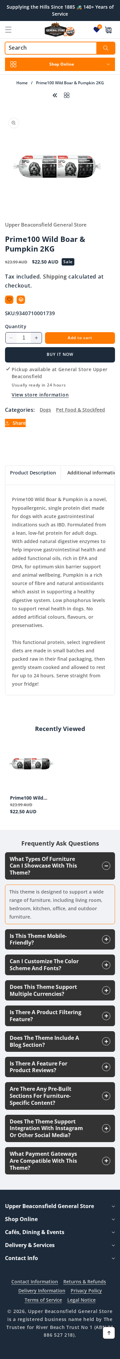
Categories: (20, 409)
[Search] (105, 48)
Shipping (55, 276)
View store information (40, 394)
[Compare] (21, 300)
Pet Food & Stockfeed (80, 409)
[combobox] (60, 48)
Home (22, 82)
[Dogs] (66, 94)
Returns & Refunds (84, 1281)
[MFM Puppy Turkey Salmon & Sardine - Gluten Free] (55, 94)
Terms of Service (43, 1300)
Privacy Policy (86, 1290)
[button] (12, 29)
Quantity (15, 326)
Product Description (33, 472)
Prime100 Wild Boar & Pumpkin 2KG (29, 798)
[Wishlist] (9, 300)
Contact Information (34, 1281)
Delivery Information (41, 1290)
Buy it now (60, 354)
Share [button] (19, 423)
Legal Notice (81, 1300)
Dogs (45, 409)
